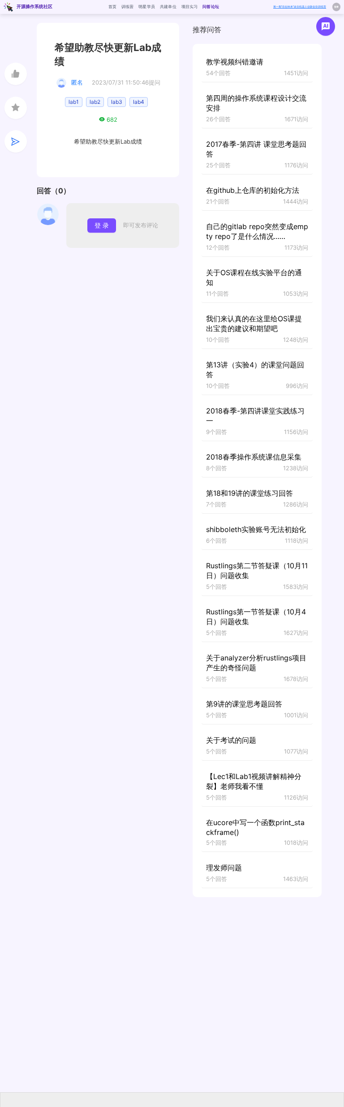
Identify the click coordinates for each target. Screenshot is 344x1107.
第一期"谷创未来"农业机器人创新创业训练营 (299, 6)
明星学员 (146, 6)
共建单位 (168, 6)
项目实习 (189, 6)
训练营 (127, 6)
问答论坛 (210, 6)
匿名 (77, 82)
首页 (112, 6)
